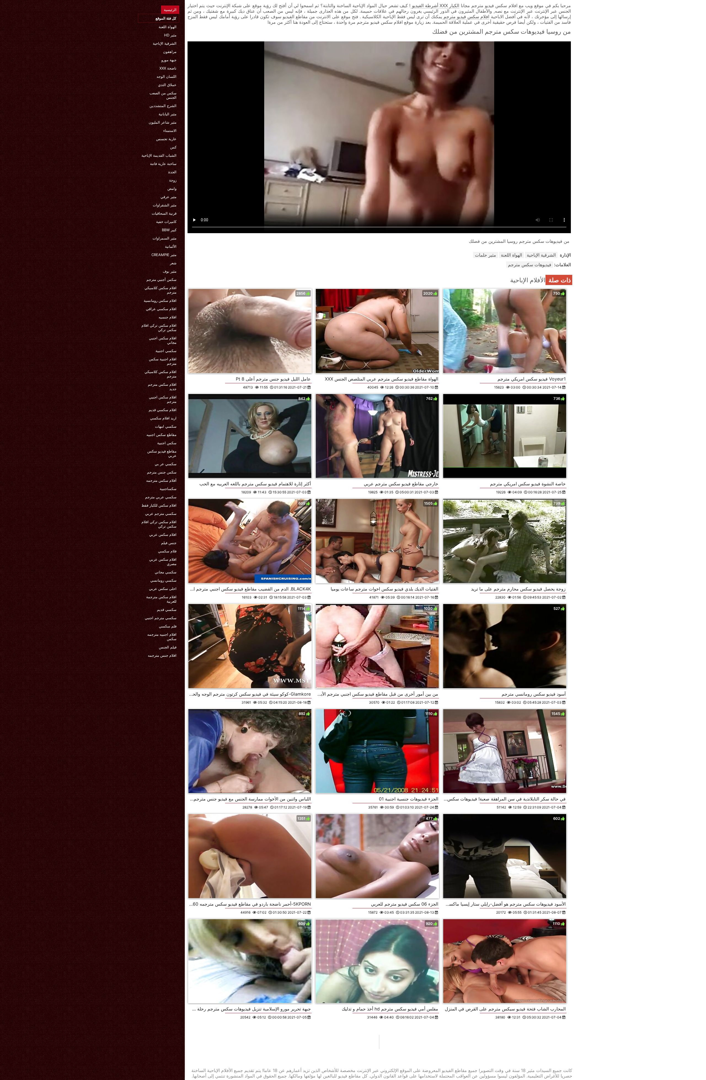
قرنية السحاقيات (164, 213)
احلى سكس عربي (162, 588)
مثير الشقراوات (164, 205)
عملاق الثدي (167, 85)
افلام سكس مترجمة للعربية (161, 599)
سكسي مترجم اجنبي (160, 618)
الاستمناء (169, 130)
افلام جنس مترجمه (162, 655)
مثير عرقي (168, 197)
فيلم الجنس (167, 647)
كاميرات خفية (166, 221)
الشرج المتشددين (162, 105)
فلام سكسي (167, 551)
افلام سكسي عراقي (161, 309)
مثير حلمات (485, 255)
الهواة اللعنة (167, 27)
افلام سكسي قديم (162, 410)
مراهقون (169, 51)
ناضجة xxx (167, 68)
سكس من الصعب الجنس (162, 95)
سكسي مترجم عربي (160, 513)
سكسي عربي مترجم (160, 497)
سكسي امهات (165, 426)
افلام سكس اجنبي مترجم (162, 399)
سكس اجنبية (166, 443)
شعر (173, 263)
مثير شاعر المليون (162, 122)
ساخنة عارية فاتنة (163, 163)
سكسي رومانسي (163, 580)
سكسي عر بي (165, 464)
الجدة (172, 172)
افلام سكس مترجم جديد (162, 386)
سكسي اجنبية (166, 351)
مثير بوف (169, 271)
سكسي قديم (166, 609)
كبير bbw (169, 230)
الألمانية (170, 246)
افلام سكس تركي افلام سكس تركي (158, 327)
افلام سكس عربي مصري (162, 561)
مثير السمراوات (164, 238)
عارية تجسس (166, 139)
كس (173, 147)
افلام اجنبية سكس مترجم (162, 361)
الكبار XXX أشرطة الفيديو (434, 5)
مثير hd (170, 35)
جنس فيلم (168, 543)
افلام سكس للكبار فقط (158, 505)
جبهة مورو (168, 60)
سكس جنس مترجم (161, 472)
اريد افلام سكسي (163, 418)
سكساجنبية (168, 488)
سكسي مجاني (165, 572)
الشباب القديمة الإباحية (158, 155)
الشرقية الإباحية (164, 43)
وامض (171, 188)
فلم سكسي (167, 626)
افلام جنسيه (167, 317)
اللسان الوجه (166, 76)
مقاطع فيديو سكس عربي (161, 453)
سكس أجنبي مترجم (161, 279)
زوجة (172, 180)
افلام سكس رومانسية (160, 300)
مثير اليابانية (167, 114)
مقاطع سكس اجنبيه (161, 434)
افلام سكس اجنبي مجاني (162, 340)
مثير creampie (163, 254)
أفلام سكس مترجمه (161, 480)
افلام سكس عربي (162, 534)
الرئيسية (170, 9)
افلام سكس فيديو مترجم (466, 16)
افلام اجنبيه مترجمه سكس (161, 636)
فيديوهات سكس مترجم (529, 264)
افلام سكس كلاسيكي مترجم (160, 290)
